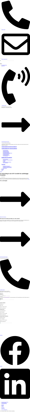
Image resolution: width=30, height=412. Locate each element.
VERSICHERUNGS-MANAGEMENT (9, 148)
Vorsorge (3, 164)
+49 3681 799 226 (4, 105)
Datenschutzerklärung (6, 297)
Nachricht (1, 296)
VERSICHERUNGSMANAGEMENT (9, 146)
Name (1, 293)
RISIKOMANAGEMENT (7, 157)
